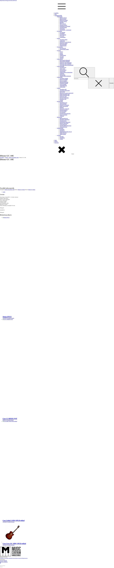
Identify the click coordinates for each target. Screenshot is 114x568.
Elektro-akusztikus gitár (65, 94)
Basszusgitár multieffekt (65, 61)
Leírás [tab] (4, 192)
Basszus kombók (63, 80)
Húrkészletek (62, 74)
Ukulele (61, 100)
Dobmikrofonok (63, 120)
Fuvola (61, 53)
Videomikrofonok (63, 127)
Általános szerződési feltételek (6, 558)
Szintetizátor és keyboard (65, 26)
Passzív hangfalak (63, 114)
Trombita (61, 57)
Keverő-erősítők (63, 111)
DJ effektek (62, 33)
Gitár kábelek (62, 71)
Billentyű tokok (63, 19)
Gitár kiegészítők (60, 66)
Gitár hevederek (63, 70)
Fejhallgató (62, 129)
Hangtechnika (60, 101)
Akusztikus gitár (63, 89)
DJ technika (59, 31)
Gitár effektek (60, 59)
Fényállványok (63, 48)
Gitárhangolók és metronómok (66, 72)
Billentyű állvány (63, 17)
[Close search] (98, 83)
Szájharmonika (63, 55)
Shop (55, 14)
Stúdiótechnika (60, 128)
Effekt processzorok (64, 106)
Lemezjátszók (62, 37)
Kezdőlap (56, 13)
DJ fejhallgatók (63, 34)
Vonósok (59, 135)
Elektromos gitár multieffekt (65, 63)
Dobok (58, 38)
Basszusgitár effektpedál (65, 60)
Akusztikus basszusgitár (65, 90)
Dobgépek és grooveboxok (65, 42)
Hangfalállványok (63, 102)
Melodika (62, 22)
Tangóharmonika (63, 27)
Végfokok (62, 116)
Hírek (55, 140)
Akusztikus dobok (63, 39)
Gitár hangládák (63, 84)
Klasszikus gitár (63, 99)
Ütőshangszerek (63, 45)
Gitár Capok (62, 68)
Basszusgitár (62, 91)
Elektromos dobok (63, 43)
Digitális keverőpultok (64, 105)
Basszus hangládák (64, 79)
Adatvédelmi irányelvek (17, 558)
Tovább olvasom (10, 522)
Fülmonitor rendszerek (64, 108)
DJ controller (62, 32)
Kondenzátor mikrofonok (65, 122)
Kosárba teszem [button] (10, 318)
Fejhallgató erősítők (64, 83)
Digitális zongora (63, 21)
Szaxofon (62, 56)
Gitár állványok (63, 67)
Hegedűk (62, 136)
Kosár (12, 0)
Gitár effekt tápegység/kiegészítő (66, 65)
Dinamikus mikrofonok (64, 119)
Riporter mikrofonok (64, 123)
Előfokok (62, 107)
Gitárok (58, 88)
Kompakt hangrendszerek (65, 113)
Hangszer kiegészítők (64, 97)
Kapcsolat (56, 142)
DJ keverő (62, 36)
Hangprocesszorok (63, 110)
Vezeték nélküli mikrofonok (65, 125)
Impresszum (25, 558)
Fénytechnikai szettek (64, 49)
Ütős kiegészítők (63, 44)
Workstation (62, 28)
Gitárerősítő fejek (63, 85)
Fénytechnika (60, 47)
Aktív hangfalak (63, 103)
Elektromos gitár (63, 96)
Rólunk (56, 141)
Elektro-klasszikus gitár (64, 95)
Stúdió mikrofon (63, 133)
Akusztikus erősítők (64, 78)
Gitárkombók (62, 87)
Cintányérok (62, 40)
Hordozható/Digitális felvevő (66, 131)
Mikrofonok (59, 117)
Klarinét (61, 54)
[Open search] (84, 72)
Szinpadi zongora (63, 25)
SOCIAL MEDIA (4, 561)
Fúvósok (59, 50)
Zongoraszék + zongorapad (65, 30)
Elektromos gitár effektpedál (65, 62)
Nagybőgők (62, 137)
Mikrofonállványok (64, 118)
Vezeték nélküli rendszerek (65, 76)
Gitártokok (62, 73)
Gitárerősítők (59, 77)
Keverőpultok (62, 112)
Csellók (61, 139)
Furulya (61, 51)
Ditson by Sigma (21, 189)
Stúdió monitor (63, 134)
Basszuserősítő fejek (64, 82)
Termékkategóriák (58, 15)
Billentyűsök (59, 16)
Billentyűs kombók (64, 20)
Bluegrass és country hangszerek (66, 93)
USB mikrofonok (63, 124)
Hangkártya (62, 130)
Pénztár (15, 0)
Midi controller (63, 23)
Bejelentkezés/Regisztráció (5, 0)
